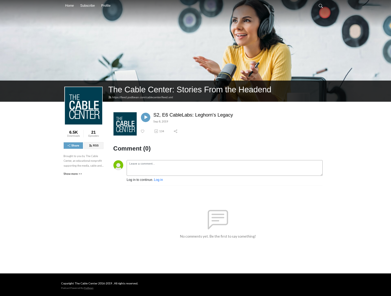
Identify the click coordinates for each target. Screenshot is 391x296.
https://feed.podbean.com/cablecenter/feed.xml (142, 97)
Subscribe (87, 5)
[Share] (176, 131)
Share (75, 145)
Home (69, 5)
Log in (158, 179)
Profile (106, 5)
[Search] (320, 6)
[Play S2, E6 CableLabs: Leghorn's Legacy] (145, 117)
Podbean (88, 287)
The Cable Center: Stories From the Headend (189, 89)
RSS (96, 145)
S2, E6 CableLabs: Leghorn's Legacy (193, 115)
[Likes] (143, 131)
